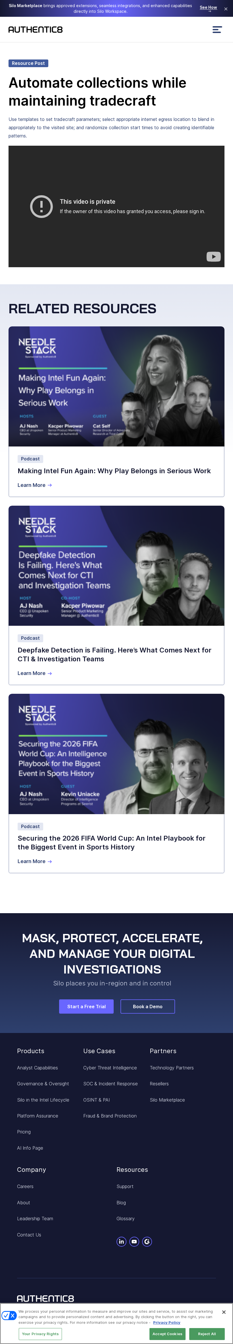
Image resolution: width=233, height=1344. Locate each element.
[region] (116, 1323)
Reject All (207, 1333)
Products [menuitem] (30, 1051)
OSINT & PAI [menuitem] (96, 1100)
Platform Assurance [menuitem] (37, 1116)
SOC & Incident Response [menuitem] (110, 1083)
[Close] (224, 1312)
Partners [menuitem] (163, 1051)
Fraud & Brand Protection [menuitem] (110, 1116)
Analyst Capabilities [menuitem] (37, 1068)
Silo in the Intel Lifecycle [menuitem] (43, 1100)
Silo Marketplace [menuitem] (167, 1100)
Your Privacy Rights (40, 1333)
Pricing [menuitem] (24, 1132)
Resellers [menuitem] (159, 1083)
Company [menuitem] (31, 1169)
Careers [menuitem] (25, 1186)
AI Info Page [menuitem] (30, 1148)
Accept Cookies (167, 1333)
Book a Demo (148, 1006)
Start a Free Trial (86, 1006)
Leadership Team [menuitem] (35, 1218)
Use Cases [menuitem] (99, 1051)
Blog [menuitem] (121, 1202)
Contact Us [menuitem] (29, 1235)
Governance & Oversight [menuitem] (43, 1083)
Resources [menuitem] (132, 1169)
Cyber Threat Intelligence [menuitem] (110, 1068)
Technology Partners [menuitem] (172, 1068)
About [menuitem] (23, 1202)
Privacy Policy (166, 1322)
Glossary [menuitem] (125, 1218)
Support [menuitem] (125, 1186)
